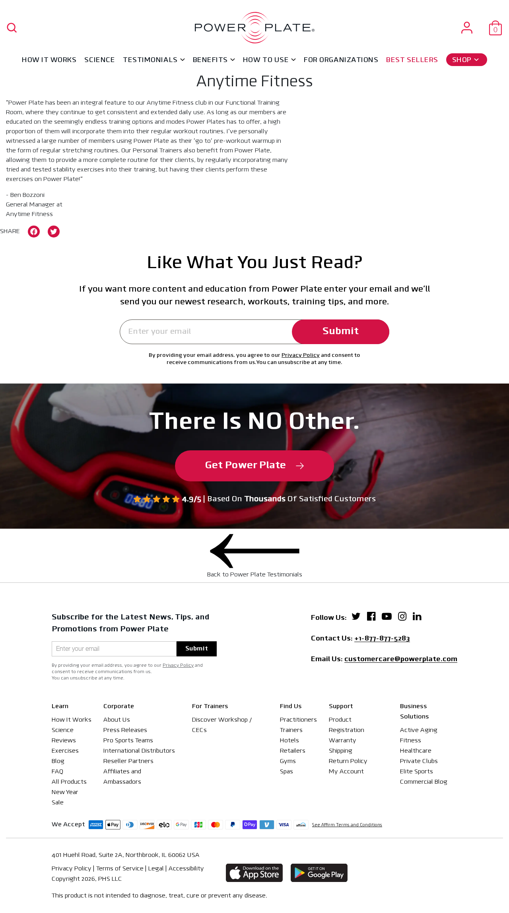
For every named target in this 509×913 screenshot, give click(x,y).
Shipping (340, 751)
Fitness (410, 741)
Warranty (342, 741)
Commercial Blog (423, 782)
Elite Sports (416, 772)
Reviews (64, 741)
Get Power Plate (245, 465)
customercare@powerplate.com (400, 660)
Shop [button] (462, 60)
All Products (69, 782)
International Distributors (139, 751)
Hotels (289, 741)
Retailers (292, 751)
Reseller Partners (128, 761)
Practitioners (298, 720)
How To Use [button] (266, 60)
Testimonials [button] (150, 60)
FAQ (57, 772)
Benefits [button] (210, 60)
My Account (346, 772)
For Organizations (341, 60)
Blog (58, 761)
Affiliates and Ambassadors (122, 777)
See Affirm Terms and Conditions (347, 825)
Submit (340, 331)
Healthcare (415, 751)
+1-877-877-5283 (382, 639)
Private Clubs (419, 761)
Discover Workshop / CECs (222, 725)
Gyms (288, 761)
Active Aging (418, 730)
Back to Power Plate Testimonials (254, 575)
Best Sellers (412, 60)
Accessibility (186, 869)
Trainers (291, 730)
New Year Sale (65, 797)
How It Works (49, 60)
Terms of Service (120, 869)
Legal (156, 869)
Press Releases (125, 730)
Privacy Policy (301, 355)
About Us (116, 720)
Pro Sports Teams (128, 741)
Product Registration (346, 725)
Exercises (65, 751)
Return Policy (348, 761)
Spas (286, 772)
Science (99, 60)
